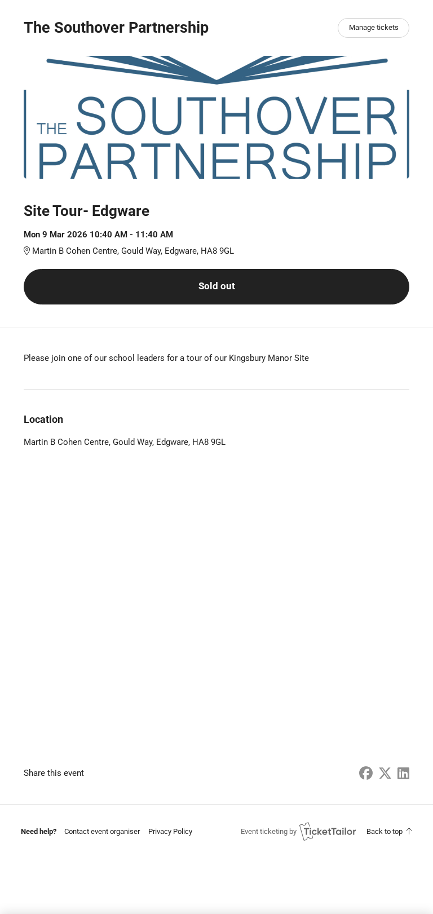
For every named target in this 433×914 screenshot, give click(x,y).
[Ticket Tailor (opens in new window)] (327, 831)
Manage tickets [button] (374, 27)
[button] (102, 831)
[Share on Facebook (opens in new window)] (366, 773)
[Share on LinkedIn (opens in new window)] (403, 773)
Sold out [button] (216, 286)
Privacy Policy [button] (170, 831)
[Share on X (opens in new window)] (385, 773)
